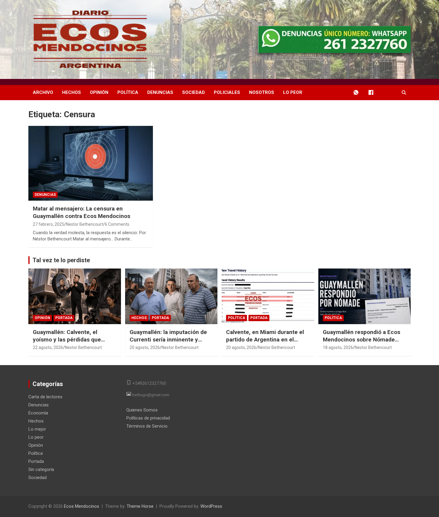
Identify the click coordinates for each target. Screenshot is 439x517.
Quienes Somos (142, 410)
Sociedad (193, 92)
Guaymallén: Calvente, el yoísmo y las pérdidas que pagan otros (67, 339)
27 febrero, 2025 (48, 224)
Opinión (99, 92)
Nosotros (261, 92)
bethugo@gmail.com (150, 394)
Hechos (71, 92)
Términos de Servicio (147, 426)
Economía (38, 413)
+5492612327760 (149, 383)
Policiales (227, 92)
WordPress (211, 506)
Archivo (43, 92)
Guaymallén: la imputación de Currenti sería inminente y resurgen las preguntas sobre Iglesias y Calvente (168, 343)
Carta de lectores (45, 396)
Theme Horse (140, 506)
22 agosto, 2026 (48, 347)
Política (127, 92)
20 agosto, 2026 (145, 347)
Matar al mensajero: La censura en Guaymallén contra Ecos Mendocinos (81, 212)
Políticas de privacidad (148, 418)
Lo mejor (37, 429)
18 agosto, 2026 (338, 347)
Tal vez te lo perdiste (61, 260)
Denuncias (160, 92)
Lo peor (292, 92)
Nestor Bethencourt (84, 224)
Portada (64, 318)
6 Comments (117, 224)
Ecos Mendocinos (81, 506)
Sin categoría (41, 469)
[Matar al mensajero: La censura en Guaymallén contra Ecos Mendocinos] (91, 163)
